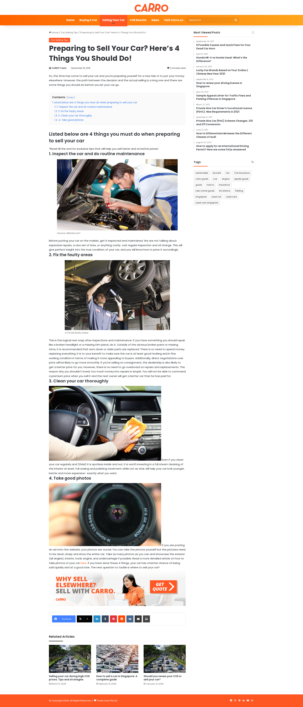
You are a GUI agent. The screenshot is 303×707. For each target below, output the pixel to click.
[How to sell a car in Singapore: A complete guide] (117, 659)
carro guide (202, 178)
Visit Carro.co (173, 20)
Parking (239, 190)
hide (70, 97)
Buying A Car (88, 20)
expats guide (241, 178)
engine (225, 178)
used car (216, 196)
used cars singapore (207, 202)
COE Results (138, 20)
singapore (201, 196)
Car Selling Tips (69, 32)
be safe (217, 172)
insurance (224, 184)
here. (83, 563)
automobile (202, 172)
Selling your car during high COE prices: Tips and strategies (69, 677)
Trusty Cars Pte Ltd (107, 700)
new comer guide (205, 190)
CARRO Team (59, 68)
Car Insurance (242, 172)
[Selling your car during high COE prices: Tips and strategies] (70, 659)
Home (70, 20)
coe (215, 178)
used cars (231, 196)
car (227, 172)
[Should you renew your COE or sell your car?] (165, 659)
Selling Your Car (113, 20)
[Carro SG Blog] (151, 7)
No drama (224, 190)
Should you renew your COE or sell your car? (163, 677)
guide (199, 184)
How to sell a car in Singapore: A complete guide (116, 677)
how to (210, 184)
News (155, 20)
